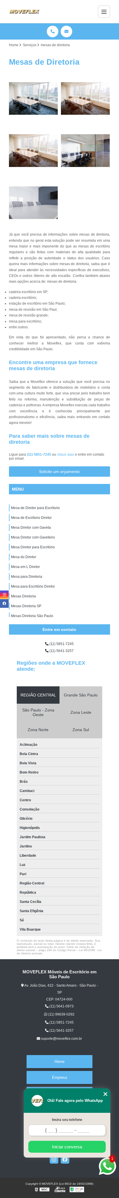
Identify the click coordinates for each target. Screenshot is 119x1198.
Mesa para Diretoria (26, 577)
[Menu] (104, 11)
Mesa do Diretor (23, 557)
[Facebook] (65, 1159)
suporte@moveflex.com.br (61, 1039)
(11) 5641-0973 (61, 1006)
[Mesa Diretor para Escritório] (33, 202)
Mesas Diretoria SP (26, 606)
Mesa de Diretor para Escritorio (35, 508)
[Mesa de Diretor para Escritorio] (33, 98)
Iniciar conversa (67, 1146)
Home (59, 1061)
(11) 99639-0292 (61, 1014)
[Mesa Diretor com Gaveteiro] (85, 150)
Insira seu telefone (67, 1120)
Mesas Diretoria (23, 596)
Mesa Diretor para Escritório (33, 547)
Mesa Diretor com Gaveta (31, 528)
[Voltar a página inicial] (24, 11)
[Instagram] (54, 1159)
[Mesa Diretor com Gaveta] (33, 150)
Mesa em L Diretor (25, 567)
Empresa (59, 1077)
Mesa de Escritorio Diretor (31, 518)
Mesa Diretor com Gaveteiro (33, 537)
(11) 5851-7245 (39, 454)
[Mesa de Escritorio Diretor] (85, 98)
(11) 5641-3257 (61, 651)
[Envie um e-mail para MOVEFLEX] (66, 31)
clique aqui (65, 454)
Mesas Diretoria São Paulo (32, 616)
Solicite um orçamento (59, 471)
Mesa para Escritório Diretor (33, 586)
